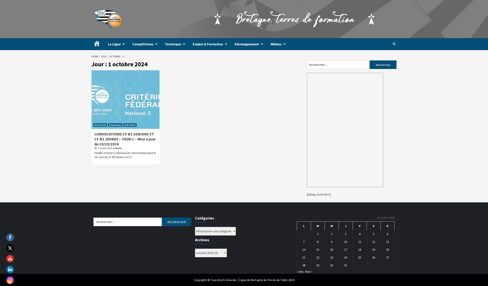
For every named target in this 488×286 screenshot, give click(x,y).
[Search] (394, 43)
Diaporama (115, 124)
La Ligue (114, 44)
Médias (276, 44)
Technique (173, 44)
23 (331, 257)
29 (317, 265)
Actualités (100, 124)
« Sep (300, 271)
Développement (247, 44)
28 (303, 265)
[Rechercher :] (338, 64)
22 (317, 257)
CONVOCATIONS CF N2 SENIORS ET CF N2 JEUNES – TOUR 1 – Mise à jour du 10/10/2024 (125, 139)
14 (303, 250)
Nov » (308, 271)
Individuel (130, 124)
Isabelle (117, 148)
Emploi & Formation (208, 44)
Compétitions (142, 44)
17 (345, 250)
